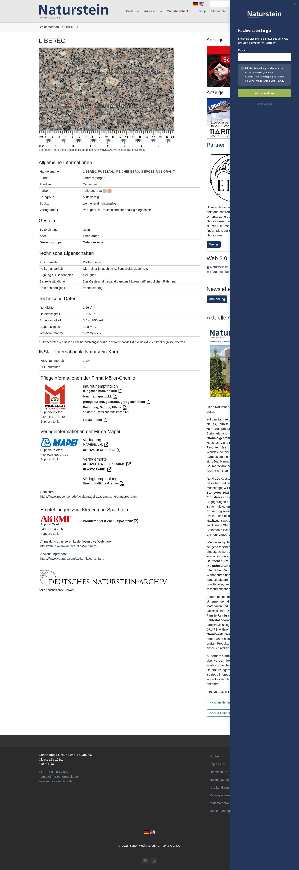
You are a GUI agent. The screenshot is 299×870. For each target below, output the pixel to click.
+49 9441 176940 (52, 417)
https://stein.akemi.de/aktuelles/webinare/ (68, 546)
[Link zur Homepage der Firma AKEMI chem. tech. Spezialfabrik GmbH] (55, 518)
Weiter (213, 244)
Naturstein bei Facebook (227, 267)
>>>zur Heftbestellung (224, 713)
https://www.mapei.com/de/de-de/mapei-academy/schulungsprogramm (89, 496)
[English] (202, 4)
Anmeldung (217, 299)
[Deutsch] (195, 4)
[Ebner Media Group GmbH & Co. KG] (73, 11)
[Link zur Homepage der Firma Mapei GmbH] (60, 442)
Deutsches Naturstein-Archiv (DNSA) (89, 149)
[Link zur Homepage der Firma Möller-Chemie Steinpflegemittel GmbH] (55, 397)
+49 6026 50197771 (54, 454)
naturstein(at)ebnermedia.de (58, 776)
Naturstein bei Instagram (227, 272)
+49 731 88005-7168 (53, 772)
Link (56, 421)
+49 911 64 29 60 (52, 529)
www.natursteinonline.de (56, 781)
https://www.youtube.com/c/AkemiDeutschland (72, 558)
